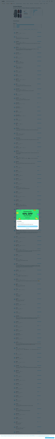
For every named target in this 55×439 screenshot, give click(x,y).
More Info (52, 437)
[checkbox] (17, 224)
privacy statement (32, 435)
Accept (46, 437)
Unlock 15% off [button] (27, 226)
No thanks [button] (27, 228)
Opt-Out (49, 437)
